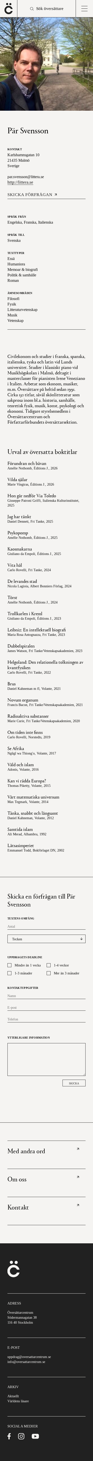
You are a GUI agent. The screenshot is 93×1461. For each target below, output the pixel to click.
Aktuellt (13, 1396)
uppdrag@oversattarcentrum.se (29, 1357)
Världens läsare (18, 1401)
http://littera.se (20, 182)
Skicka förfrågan (29, 194)
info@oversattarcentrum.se (26, 1362)
